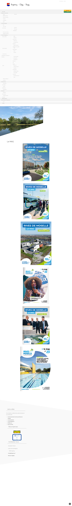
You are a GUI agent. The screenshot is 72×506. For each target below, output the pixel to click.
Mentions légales (11, 455)
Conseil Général (11, 419)
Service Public (10, 424)
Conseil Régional (11, 421)
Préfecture (10, 423)
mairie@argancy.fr (11, 453)
